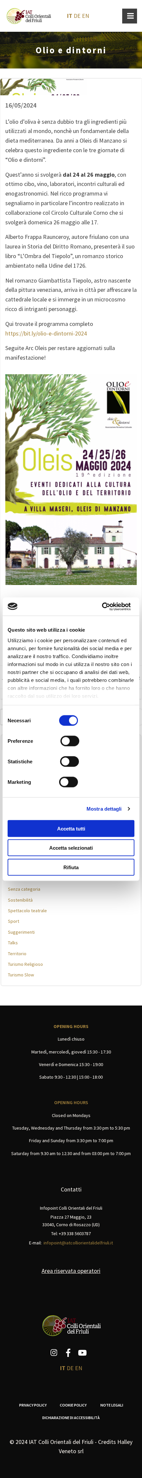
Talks (13, 943)
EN (85, 16)
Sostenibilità (20, 900)
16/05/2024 (20, 105)
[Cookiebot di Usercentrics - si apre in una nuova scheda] (102, 606)
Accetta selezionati (71, 848)
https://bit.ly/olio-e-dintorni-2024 (46, 333)
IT (69, 16)
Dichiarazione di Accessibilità (71, 1417)
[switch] (69, 740)
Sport (13, 921)
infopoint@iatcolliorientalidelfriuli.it (78, 1243)
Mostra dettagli (104, 808)
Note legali (111, 1405)
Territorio (17, 954)
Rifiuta (71, 867)
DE (77, 16)
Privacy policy (33, 1405)
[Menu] (129, 16)
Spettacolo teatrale (27, 911)
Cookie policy (73, 1405)
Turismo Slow (21, 975)
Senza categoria (24, 889)
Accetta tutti (71, 828)
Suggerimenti (21, 932)
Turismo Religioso (25, 964)
